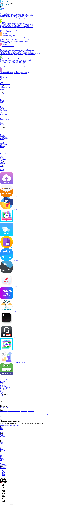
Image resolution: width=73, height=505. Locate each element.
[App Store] (3, 480)
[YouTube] (3, 491)
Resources (2, 446)
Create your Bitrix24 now (4, 407)
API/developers (2, 464)
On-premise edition (3, 448)
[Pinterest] (3, 499)
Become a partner (3, 468)
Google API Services (3, 465)
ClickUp (1, 453)
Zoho (1, 454)
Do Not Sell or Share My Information (8, 476)
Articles (1, 442)
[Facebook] (3, 486)
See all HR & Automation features (5, 67)
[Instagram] (3, 494)
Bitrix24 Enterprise (3, 432)
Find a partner (2, 467)
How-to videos (2, 436)
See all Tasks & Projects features (5, 31)
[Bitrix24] (4, 1)
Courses (1, 439)
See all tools (2, 78)
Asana (1, 452)
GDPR (3, 473)
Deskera (1, 458)
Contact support (2, 437)
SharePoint (2, 459)
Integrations (2, 170)
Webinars (1, 435)
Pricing (1, 79)
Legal (3, 470)
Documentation (2, 450)
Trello (1, 455)
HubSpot (1, 456)
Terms (3, 471)
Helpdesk (1, 434)
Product (1, 427)
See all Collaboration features (5, 42)
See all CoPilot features (4, 77)
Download (2, 449)
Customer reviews (3, 444)
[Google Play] (3, 482)
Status (1, 438)
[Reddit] (3, 502)
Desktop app (2, 463)
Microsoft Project (3, 457)
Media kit (1, 429)
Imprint (3, 475)
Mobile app (2, 462)
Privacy (3, 472)
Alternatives (2, 445)
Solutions (1, 443)
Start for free (2, 2)
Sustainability (2, 431)
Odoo (1, 460)
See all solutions (2, 169)
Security (3, 474)
